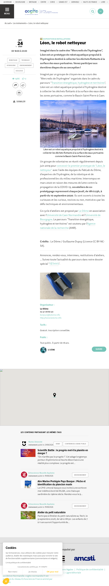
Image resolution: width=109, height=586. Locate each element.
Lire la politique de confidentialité (18, 562)
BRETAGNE (33, 2)
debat (58, 444)
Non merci (12, 571)
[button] (6, 581)
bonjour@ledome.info (50, 314)
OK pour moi (52, 571)
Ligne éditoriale (73, 572)
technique (25, 60)
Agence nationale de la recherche (67, 226)
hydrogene (11, 66)
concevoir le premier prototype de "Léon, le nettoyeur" (72, 168)
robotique (13, 60)
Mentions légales (64, 569)
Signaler (20, 101)
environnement (26, 66)
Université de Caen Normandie (64, 215)
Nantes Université (35, 442)
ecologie (19, 71)
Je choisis (33, 571)
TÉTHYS (54, 264)
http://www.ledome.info (50, 317)
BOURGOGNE (20, 2)
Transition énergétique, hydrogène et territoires (78, 83)
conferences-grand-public (75, 444)
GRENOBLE (75, 2)
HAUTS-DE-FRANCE (90, 2)
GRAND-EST (63, 2)
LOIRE (103, 2)
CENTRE (43, 2)
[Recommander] (23, 85)
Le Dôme (84, 211)
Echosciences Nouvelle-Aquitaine (41, 473)
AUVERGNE (8, 2)
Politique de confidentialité (89, 569)
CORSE (52, 2)
